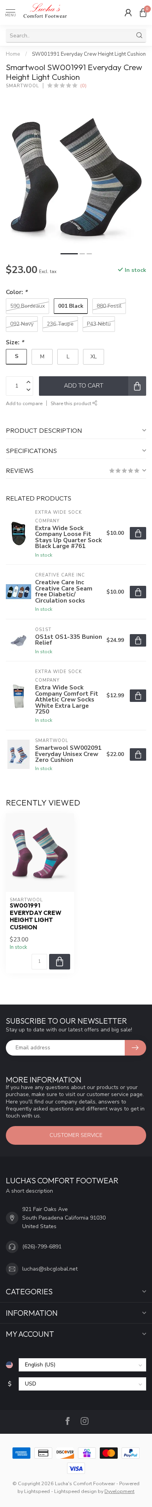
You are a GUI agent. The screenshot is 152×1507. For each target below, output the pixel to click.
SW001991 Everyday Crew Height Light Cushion (89, 54)
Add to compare (24, 403)
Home (13, 54)
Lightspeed (37, 1491)
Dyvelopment (119, 1491)
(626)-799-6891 (42, 1246)
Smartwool (22, 86)
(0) (83, 85)
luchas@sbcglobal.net (50, 1269)
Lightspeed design (75, 1491)
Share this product (71, 403)
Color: (16, 292)
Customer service (76, 1135)
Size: (15, 342)
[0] (143, 12)
